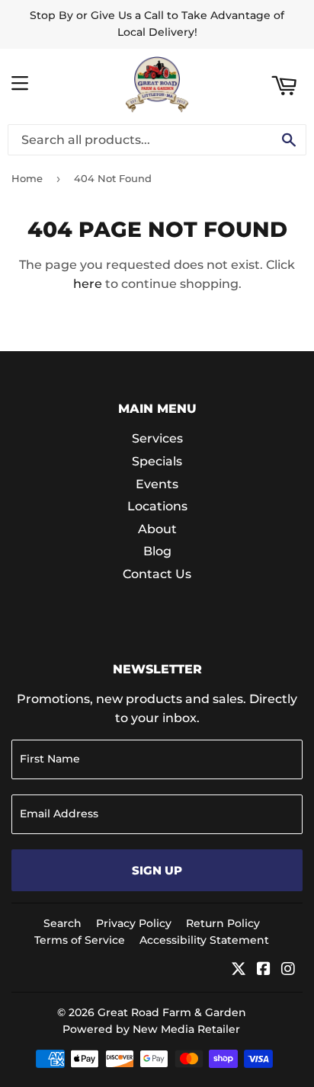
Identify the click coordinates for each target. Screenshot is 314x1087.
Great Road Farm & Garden (172, 1012)
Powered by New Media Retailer (151, 1029)
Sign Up (157, 870)
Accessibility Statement (204, 940)
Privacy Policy (133, 923)
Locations (157, 506)
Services (157, 438)
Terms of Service (79, 940)
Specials (157, 461)
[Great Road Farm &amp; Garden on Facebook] (264, 970)
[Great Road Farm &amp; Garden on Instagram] (288, 970)
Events (157, 484)
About (157, 529)
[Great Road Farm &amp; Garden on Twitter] (238, 970)
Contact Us (157, 574)
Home (27, 178)
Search (62, 923)
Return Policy (223, 923)
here (87, 284)
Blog (157, 551)
